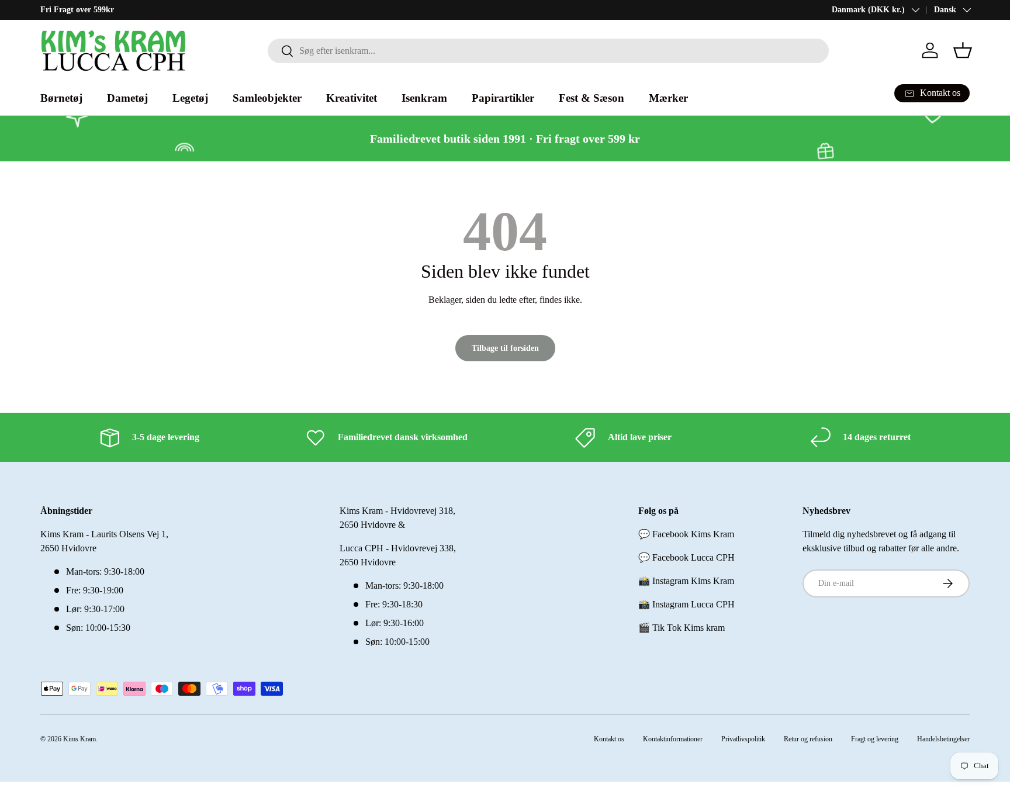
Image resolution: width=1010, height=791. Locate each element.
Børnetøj (61, 98)
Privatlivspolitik (743, 739)
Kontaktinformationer (673, 739)
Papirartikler (503, 98)
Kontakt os (609, 739)
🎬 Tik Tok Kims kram (681, 628)
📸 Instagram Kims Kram (686, 581)
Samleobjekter (267, 98)
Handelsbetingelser (943, 739)
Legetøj (190, 98)
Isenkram (424, 98)
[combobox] (548, 51)
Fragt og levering (874, 739)
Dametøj (127, 98)
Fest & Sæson (591, 98)
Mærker (668, 98)
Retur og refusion (808, 739)
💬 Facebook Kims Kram (686, 534)
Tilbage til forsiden (505, 348)
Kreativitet (351, 98)
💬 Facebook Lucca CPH (686, 557)
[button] (963, 50)
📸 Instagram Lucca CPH (686, 604)
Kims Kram (79, 739)
